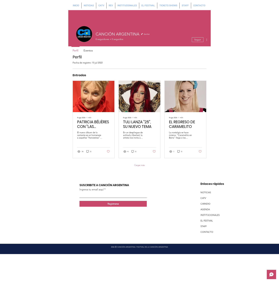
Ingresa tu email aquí (91, 189)
